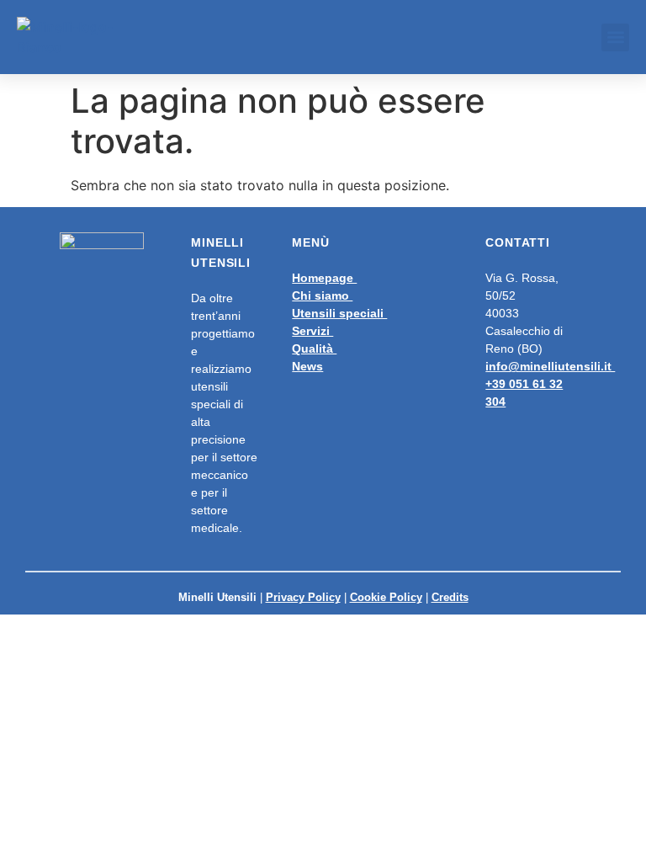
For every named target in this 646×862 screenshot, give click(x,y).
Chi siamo (322, 295)
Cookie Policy (386, 597)
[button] (615, 37)
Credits (450, 597)
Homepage (324, 278)
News (307, 366)
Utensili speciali (339, 313)
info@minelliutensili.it (550, 366)
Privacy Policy (303, 597)
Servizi (312, 331)
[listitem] (362, 322)
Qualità (314, 348)
